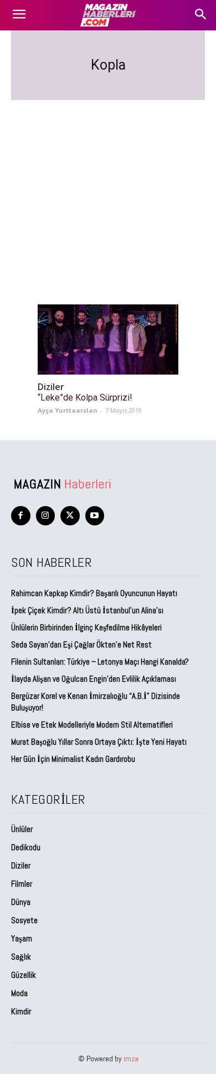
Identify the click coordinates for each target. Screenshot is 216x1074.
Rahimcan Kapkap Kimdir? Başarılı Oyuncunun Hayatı (94, 593)
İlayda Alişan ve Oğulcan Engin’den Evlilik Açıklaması (93, 678)
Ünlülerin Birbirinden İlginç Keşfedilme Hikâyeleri (86, 627)
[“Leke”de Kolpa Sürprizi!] (108, 339)
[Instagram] (45, 515)
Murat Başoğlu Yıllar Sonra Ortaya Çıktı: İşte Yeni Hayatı (99, 741)
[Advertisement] (108, 189)
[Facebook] (20, 515)
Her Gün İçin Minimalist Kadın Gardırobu (73, 759)
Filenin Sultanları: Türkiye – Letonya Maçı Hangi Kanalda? (100, 661)
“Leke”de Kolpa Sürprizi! (85, 397)
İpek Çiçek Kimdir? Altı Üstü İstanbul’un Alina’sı (87, 610)
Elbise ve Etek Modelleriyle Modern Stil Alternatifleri (92, 724)
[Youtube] (95, 515)
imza (131, 1059)
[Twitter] (70, 515)
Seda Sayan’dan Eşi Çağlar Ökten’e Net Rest (82, 644)
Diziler (51, 387)
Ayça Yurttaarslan (67, 410)
